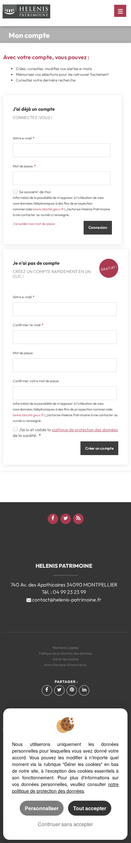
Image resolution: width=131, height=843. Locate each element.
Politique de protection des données (66, 653)
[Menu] (120, 11)
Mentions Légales (65, 647)
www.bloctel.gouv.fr (49, 209)
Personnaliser (42, 808)
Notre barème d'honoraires (65, 665)
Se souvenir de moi (35, 191)
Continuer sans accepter (65, 824)
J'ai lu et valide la (35, 429)
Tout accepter (89, 808)
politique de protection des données (85, 429)
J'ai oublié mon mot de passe (34, 223)
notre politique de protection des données (65, 787)
